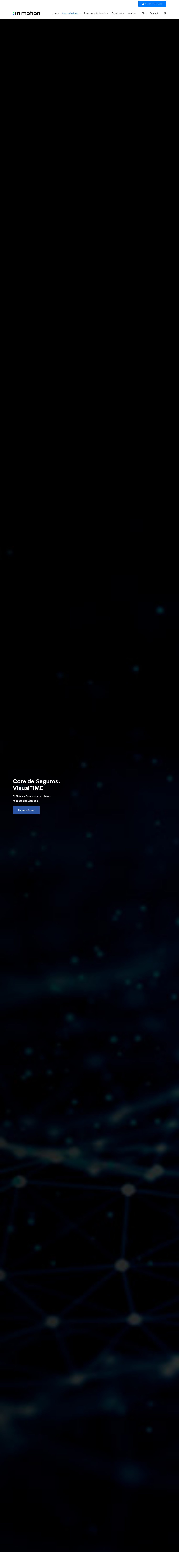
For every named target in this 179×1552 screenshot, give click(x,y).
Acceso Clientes (153, 4)
